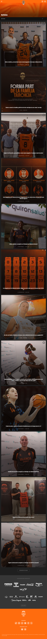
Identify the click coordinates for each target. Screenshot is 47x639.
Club (21, 337)
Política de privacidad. (18, 634)
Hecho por (4, 635)
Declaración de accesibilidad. (33, 634)
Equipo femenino (21, 64)
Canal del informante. (41, 634)
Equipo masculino (21, 155)
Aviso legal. (13, 634)
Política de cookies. (25, 634)
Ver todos (23, 605)
